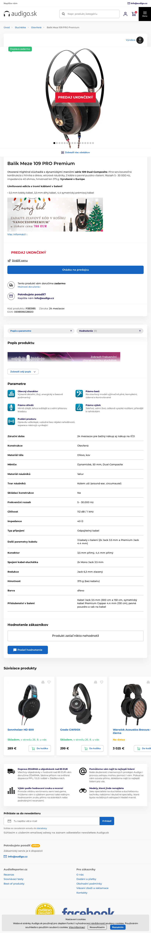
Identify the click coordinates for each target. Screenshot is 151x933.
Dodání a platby (86, 879)
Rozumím (118, 927)
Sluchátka (20, 27)
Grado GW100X (70, 729)
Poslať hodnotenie (29, 649)
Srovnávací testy (13, 879)
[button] (144, 14)
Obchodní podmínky (89, 883)
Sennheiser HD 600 (21, 729)
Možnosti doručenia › (29, 286)
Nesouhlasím (97, 927)
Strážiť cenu (20, 260)
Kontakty (81, 892)
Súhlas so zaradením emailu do (25, 828)
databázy (42, 828)
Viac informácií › (17, 234)
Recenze (9, 874)
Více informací (77, 927)
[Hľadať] (63, 14)
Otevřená (36, 27)
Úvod (7, 27)
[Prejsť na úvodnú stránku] (20, 14)
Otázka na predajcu (75, 269)
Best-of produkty (14, 883)
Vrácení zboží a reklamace (92, 888)
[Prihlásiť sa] (125, 14)
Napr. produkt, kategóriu (82, 13)
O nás (80, 874)
